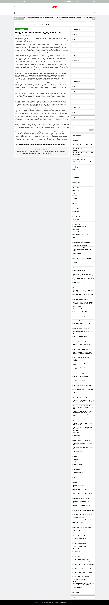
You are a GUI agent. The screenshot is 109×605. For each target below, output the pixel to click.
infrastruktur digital (24, 144)
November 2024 (76, 216)
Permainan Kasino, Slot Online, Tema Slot (81, 440)
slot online (75, 39)
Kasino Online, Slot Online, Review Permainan (82, 331)
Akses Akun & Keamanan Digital (80, 226)
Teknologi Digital (76, 556)
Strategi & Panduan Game (78, 525)
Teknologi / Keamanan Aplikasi (79, 535)
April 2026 (75, 172)
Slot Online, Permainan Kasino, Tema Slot (81, 505)
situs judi (75, 456)
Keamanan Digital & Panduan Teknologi (81, 349)
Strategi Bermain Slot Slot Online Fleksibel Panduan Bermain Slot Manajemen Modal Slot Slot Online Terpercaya (83, 529)
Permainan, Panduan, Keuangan (79, 454)
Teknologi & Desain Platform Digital (80, 538)
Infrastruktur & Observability (21, 29)
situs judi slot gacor (77, 461)
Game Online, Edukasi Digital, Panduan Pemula (83, 294)
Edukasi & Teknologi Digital (79, 265)
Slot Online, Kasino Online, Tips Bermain (81, 496)
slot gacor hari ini (76, 480)
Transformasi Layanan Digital (79, 587)
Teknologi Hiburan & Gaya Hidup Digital (81, 561)
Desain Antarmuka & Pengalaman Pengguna (82, 258)
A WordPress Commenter (78, 161)
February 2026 (76, 177)
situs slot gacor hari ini (78, 472)
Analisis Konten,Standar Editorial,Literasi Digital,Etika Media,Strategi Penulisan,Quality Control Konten (82, 249)
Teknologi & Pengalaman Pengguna (80, 548)
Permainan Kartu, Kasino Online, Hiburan (81, 438)
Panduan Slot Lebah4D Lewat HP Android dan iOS (83, 138)
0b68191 (17, 35)
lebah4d (74, 383)
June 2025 (75, 198)
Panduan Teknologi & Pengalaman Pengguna (82, 420)
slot (74, 70)
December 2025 (76, 182)
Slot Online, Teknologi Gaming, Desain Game (82, 514)
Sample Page (53, 13)
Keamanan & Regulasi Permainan (80, 336)
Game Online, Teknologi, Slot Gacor (80, 299)
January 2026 (76, 180)
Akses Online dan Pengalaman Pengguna (81, 242)
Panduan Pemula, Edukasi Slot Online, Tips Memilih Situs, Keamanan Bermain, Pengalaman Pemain (83, 407)
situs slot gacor (76, 81)
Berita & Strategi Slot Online (79, 255)
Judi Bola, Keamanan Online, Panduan (81, 328)
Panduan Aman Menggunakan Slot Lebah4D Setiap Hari (25, 17)
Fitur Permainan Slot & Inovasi (79, 282)
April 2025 (75, 203)
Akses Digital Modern (77, 231)
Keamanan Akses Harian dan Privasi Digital (82, 341)
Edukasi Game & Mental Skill (79, 270)
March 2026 (75, 174)
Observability (57, 144)
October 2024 (76, 219)
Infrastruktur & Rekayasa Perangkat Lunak (82, 323)
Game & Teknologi (77, 287)
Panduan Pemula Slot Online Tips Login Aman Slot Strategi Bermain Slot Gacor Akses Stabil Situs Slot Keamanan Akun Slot (83, 402)
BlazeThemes (63, 602)
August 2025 (75, 193)
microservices (39, 144)
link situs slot (76, 44)
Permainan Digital (76, 435)
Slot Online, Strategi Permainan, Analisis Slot (82, 508)
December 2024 (76, 214)
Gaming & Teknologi (77, 306)
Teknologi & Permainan (78, 551)
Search (74, 127)
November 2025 (76, 185)
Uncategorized (76, 592)
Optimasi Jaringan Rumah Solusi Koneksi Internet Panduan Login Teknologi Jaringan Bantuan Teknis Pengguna (83, 391)
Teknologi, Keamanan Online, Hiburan (81, 576)
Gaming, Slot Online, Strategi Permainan (81, 311)
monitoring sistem (48, 144)
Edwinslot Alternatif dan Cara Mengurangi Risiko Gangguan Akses (83, 17)
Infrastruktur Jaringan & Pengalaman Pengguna (83, 326)
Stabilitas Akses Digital (78, 522)
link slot (74, 50)
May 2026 (75, 169)
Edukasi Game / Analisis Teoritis (80, 267)
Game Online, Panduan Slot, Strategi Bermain (82, 297)
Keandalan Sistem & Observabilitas (80, 376)
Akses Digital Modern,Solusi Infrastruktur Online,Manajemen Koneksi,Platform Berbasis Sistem (82, 236)
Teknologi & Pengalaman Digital (79, 546)
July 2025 (75, 195)
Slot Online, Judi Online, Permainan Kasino (82, 489)
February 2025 (76, 208)
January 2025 (76, 211)
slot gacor (75, 34)
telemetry (64, 144)
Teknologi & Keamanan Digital (79, 543)
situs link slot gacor (77, 29)
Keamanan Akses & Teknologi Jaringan (81, 339)
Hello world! (88, 161)
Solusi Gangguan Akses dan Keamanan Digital (82, 519)
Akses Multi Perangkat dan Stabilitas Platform (82, 240)
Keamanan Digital (76, 347)
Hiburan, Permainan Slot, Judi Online (80, 314)
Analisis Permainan (77, 253)
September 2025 (76, 190)
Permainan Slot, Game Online (79, 451)
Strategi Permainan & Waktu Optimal (80, 533)
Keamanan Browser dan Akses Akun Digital (82, 344)
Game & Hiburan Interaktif (78, 285)
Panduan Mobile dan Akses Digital (80, 397)
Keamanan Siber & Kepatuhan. (79, 371)
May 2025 (75, 200)
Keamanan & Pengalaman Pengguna (80, 333)
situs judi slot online (77, 464)
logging (31, 144)
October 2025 (76, 187)
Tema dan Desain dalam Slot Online (80, 579)
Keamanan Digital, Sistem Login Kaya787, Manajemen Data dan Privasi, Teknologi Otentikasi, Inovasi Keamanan (83, 359)
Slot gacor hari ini (76, 60)
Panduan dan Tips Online (78, 395)
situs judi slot (76, 459)
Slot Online (75, 482)
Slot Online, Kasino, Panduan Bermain (81, 498)
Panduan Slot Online (77, 418)
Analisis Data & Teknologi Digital (80, 245)
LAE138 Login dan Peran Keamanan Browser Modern (76, 1)
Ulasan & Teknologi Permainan (79, 589)
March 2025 (75, 206)
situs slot (44, 132)
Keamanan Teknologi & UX (78, 373)
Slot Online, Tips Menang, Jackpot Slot (81, 517)
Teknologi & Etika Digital (78, 541)
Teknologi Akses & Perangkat (79, 554)
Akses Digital (76, 229)
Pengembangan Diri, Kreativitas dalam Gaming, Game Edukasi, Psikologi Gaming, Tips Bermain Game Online (83, 429)
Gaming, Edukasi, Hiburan (78, 308)
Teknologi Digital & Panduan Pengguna (81, 559)
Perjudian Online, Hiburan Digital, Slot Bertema (82, 432)
